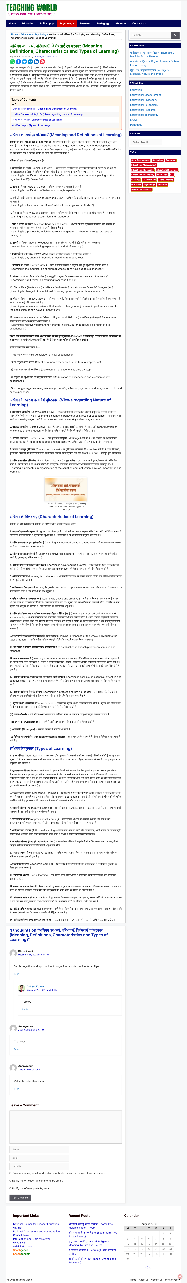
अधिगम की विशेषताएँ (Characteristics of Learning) (38, 119)
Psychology (67, 23)
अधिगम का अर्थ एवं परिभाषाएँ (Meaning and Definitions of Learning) (45, 108)
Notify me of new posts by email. (31, 1188)
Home (12, 23)
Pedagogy (103, 23)
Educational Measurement (145, 94)
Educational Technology (144, 114)
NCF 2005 (136, 184)
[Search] (175, 35)
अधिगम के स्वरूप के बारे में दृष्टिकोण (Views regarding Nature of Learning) (49, 114)
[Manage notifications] (180, 1276)
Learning (135, 179)
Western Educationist (141, 189)
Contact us (139, 23)
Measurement (149, 179)
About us (121, 23)
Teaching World (24, 1279)
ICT (172, 175)
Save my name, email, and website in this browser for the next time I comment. (59, 1173)
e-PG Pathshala (22, 1246)
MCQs (133, 119)
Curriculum (157, 160)
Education (28, 23)
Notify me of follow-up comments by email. (37, 1180)
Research (85, 23)
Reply (16, 974)
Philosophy (47, 23)
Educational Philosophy (143, 99)
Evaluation (162, 175)
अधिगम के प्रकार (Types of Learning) (32, 125)
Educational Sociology (167, 170)
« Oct (147, 1267)
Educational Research (143, 109)
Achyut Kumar (35, 986)
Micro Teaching (166, 179)
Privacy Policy (172, 1279)
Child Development (140, 160)
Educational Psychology (34, 34)
